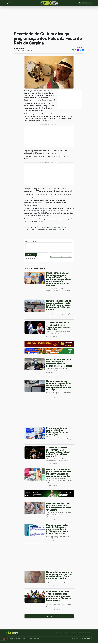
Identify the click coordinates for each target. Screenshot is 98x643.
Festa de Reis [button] (52, 230)
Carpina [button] (27, 227)
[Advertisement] (49, 18)
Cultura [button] (40, 227)
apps (66, 632)
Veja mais (49, 616)
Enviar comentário (31, 254)
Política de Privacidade (84, 632)
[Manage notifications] (4, 639)
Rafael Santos (20, 48)
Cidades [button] (27, 230)
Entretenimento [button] (42, 230)
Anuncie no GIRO (58, 632)
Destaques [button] (47, 227)
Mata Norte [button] (61, 230)
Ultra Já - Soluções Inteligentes (84, 638)
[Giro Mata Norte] (49, 3)
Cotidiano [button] (33, 227)
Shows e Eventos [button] (57, 227)
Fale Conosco (73, 632)
